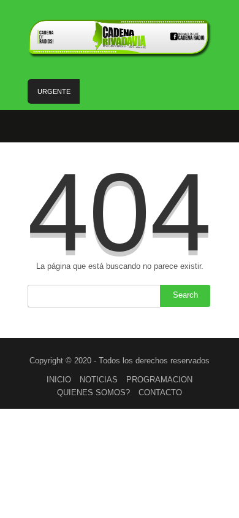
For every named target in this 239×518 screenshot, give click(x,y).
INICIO (59, 379)
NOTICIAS (99, 379)
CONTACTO (160, 392)
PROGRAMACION (159, 379)
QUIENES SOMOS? (93, 392)
